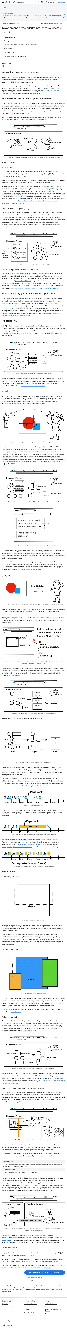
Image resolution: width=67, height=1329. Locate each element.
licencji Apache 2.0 (24, 1288)
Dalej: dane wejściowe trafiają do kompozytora (44, 1272)
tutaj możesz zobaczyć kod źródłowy (33, 386)
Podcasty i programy (29, 1312)
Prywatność (11, 1321)
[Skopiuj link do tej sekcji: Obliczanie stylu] (19, 321)
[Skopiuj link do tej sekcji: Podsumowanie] (18, 1248)
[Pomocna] (61, 23)
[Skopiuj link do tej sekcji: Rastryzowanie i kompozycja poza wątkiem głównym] (46, 1088)
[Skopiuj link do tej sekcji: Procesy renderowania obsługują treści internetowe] (53, 99)
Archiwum (26, 1309)
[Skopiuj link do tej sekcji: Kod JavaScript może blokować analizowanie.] (40, 270)
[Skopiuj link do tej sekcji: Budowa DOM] (15, 168)
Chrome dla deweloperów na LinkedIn (53, 1310)
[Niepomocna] (63, 23)
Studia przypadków (29, 1306)
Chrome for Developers (8, 23)
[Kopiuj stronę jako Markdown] (9, 31)
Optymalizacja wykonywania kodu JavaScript (30, 844)
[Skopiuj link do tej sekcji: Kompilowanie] (17, 872)
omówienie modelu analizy (24, 281)
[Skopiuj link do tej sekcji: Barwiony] (12, 576)
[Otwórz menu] (3, 2)
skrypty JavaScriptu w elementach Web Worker (17, 847)
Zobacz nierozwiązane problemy (11, 1306)
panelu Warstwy (16, 1012)
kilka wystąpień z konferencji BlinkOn (29, 569)
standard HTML (49, 186)
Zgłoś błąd (5, 1304)
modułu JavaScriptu (8, 308)
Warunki (4, 1321)
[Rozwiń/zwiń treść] (15, 38)
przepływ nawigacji (43, 80)
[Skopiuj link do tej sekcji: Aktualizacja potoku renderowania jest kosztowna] (43, 718)
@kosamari (47, 1268)
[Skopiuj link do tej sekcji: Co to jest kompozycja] (22, 949)
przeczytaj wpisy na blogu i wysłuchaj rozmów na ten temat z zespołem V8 (36, 288)
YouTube (47, 1306)
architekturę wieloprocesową (27, 80)
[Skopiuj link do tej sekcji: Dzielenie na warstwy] (21, 1017)
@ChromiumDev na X (51, 1304)
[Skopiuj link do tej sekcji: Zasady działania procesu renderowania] (42, 72)
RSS (46, 1313)
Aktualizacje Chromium (30, 1304)
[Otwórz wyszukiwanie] (39, 2)
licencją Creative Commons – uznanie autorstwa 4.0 (46, 1286)
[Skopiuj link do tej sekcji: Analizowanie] (16, 163)
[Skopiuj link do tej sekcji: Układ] (9, 391)
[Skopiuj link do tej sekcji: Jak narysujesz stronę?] (22, 877)
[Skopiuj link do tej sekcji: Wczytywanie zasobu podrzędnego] (32, 209)
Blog (4, 7)
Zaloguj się (61, 2)
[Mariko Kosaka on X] (3, 66)
